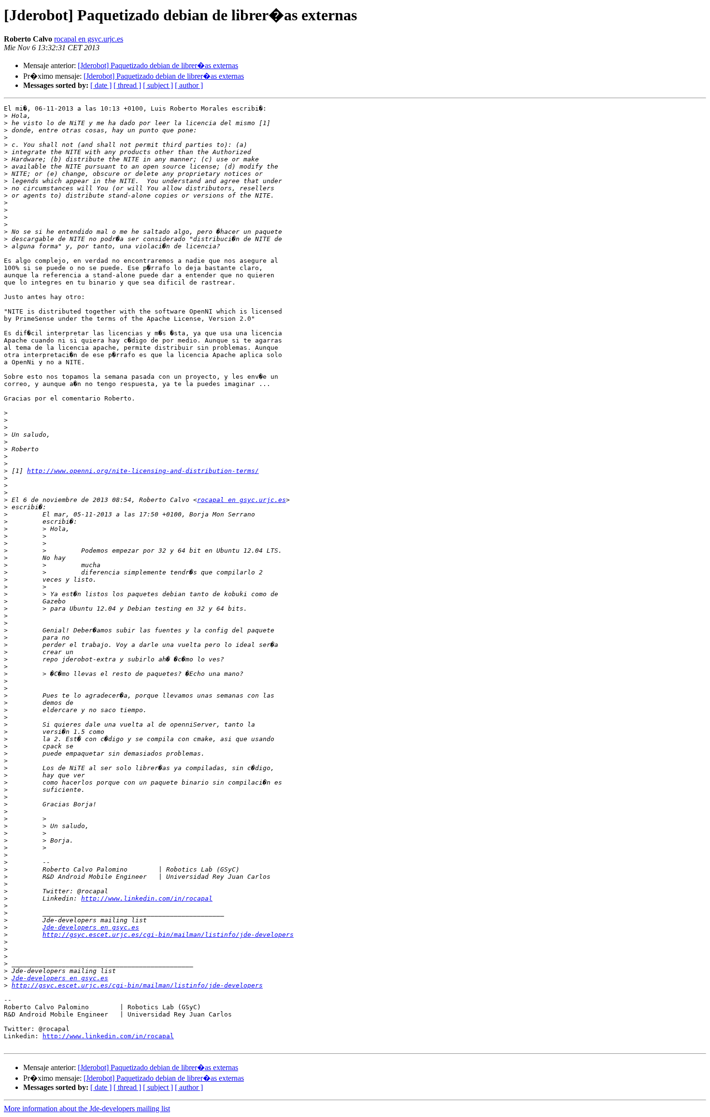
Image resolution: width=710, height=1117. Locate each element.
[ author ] (189, 85)
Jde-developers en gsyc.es (91, 927)
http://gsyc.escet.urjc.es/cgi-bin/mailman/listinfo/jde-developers (168, 934)
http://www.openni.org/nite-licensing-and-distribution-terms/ (143, 470)
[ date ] (101, 85)
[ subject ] (158, 85)
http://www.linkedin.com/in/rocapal (147, 898)
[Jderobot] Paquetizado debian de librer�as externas (158, 65)
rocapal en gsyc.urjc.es (88, 39)
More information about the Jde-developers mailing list (87, 1108)
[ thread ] (127, 85)
